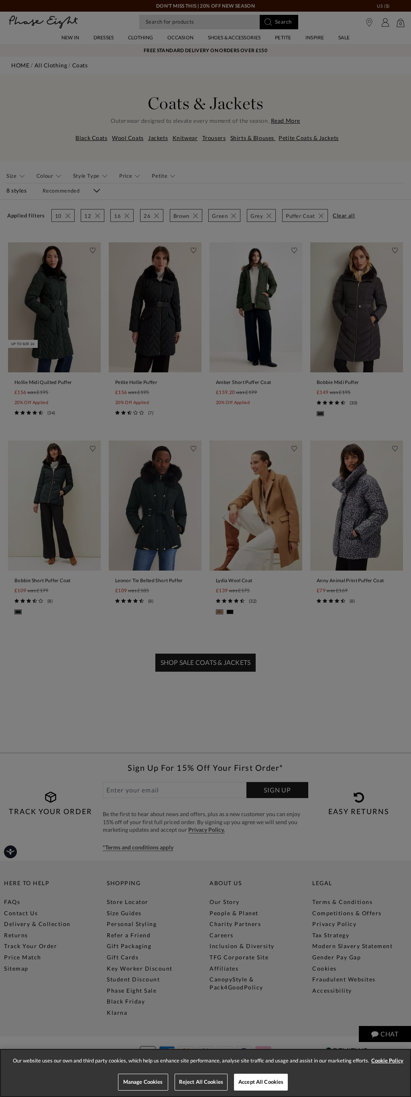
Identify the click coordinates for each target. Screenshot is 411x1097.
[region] (205, 1073)
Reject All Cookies (201, 1082)
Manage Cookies (143, 1082)
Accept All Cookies (260, 1082)
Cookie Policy (387, 1060)
